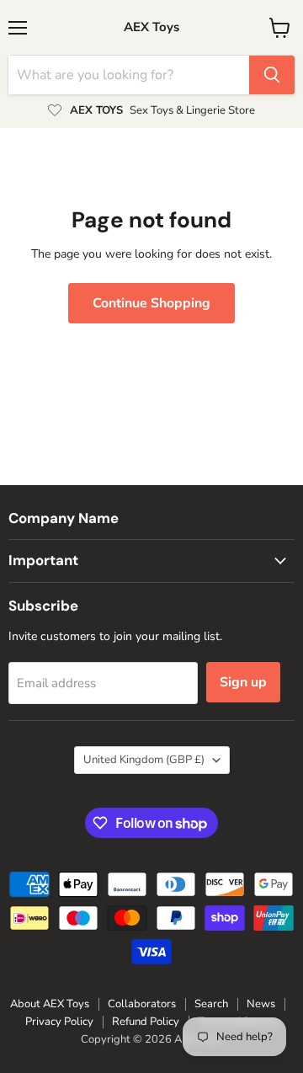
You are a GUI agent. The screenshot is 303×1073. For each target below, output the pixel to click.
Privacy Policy (59, 1021)
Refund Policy (145, 1021)
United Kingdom (144, 759)
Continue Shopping (151, 303)
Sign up (243, 682)
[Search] (272, 75)
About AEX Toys (49, 1004)
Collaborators (142, 1004)
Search (211, 1004)
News (261, 1004)
